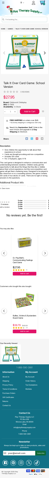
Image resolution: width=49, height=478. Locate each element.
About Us (6, 377)
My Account (29, 377)
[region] (24, 53)
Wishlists (28, 389)
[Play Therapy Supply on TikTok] (38, 462)
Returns (5, 401)
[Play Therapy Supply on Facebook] (6, 462)
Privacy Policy (8, 385)
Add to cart (24, 274)
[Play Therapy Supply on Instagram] (22, 462)
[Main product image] (24, 73)
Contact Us (7, 405)
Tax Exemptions (31, 385)
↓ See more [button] (5, 188)
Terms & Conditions (10, 389)
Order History (30, 381)
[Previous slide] (4, 253)
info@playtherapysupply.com (24, 427)
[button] (5, 112)
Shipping (6, 381)
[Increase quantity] (15, 112)
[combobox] (26, 19)
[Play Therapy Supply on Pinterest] (14, 462)
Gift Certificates (8, 397)
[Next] (44, 52)
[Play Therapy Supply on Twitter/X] (30, 462)
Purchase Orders (9, 393)
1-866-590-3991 (25, 367)
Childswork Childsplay (18, 102)
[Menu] (3, 2)
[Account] (33, 2)
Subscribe (40, 453)
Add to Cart (29, 111)
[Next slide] (44, 253)
